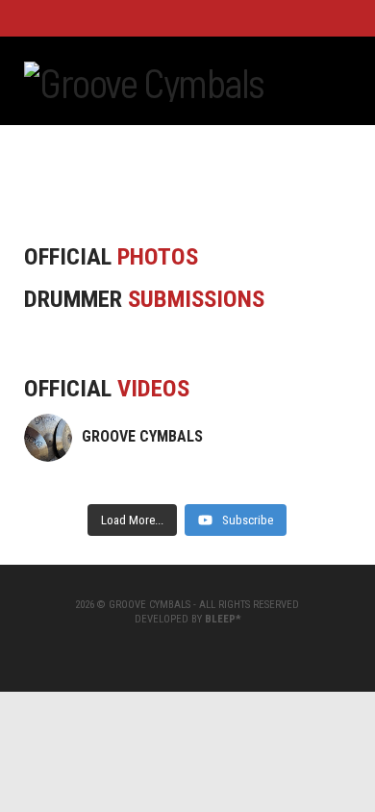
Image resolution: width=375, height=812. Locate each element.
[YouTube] (187, 17)
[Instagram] (210, 17)
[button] (343, 79)
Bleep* (222, 619)
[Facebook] (165, 17)
